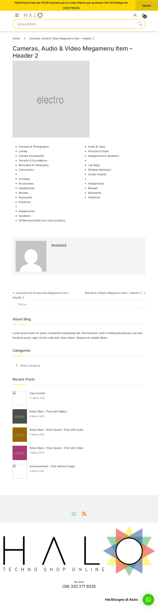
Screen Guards (97, 174)
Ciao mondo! (37, 393)
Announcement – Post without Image (52, 466)
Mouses (23, 192)
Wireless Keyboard (99, 169)
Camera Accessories (31, 155)
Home (16, 38)
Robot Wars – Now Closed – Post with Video (56, 448)
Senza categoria (30, 365)
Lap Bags (94, 165)
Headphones (26, 188)
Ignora (146, 5)
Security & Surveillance (33, 160)
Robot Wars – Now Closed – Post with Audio (56, 429)
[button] (148, 599)
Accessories (26, 183)
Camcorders (26, 169)
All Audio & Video (98, 151)
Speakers (24, 215)
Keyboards (25, 197)
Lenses (23, 151)
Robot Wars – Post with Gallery (48, 411)
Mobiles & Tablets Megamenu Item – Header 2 (115, 292)
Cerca (139, 24)
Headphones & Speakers (103, 155)
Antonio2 (59, 245)
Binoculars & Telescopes (34, 165)
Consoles (24, 178)
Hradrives (25, 202)
